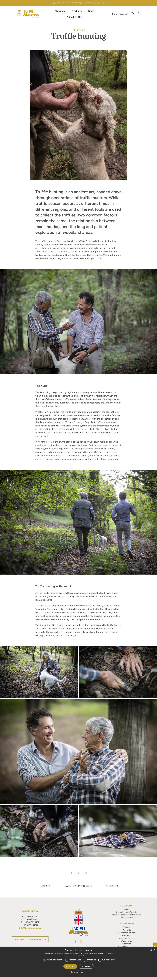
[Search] (132, 14)
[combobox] (151, 950)
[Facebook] (75, 941)
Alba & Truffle (74, 16)
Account (124, 14)
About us (60, 11)
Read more (91, 956)
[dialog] (78, 962)
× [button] (154, 949)
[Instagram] (81, 941)
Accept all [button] (70, 966)
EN (113, 14)
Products (76, 11)
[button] (78, 972)
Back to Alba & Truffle (78, 886)
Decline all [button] (86, 966)
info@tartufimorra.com (30, 928)
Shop (91, 11)
